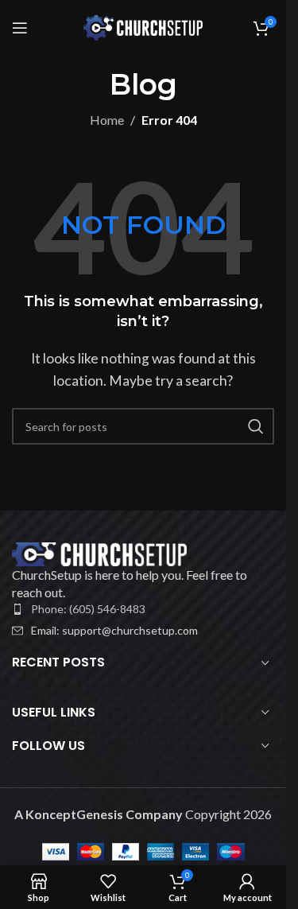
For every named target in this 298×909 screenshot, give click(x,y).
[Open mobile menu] (20, 28)
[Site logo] (143, 25)
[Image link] (99, 552)
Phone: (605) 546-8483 (88, 609)
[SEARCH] (256, 426)
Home (107, 119)
